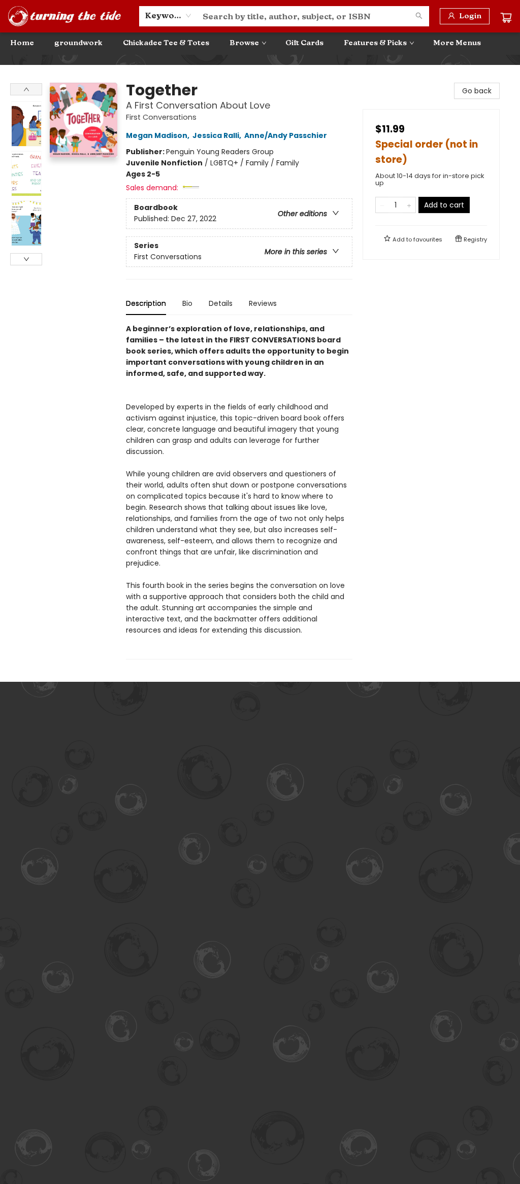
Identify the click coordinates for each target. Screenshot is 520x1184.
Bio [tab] (187, 303)
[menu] (260, 43)
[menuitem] (22, 43)
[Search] (419, 16)
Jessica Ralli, (217, 135)
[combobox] (168, 15)
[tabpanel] (239, 491)
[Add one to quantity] (409, 205)
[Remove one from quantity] (382, 205)
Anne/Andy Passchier (285, 135)
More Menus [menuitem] (457, 43)
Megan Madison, (158, 135)
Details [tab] (221, 303)
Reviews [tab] (263, 303)
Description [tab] (146, 303)
